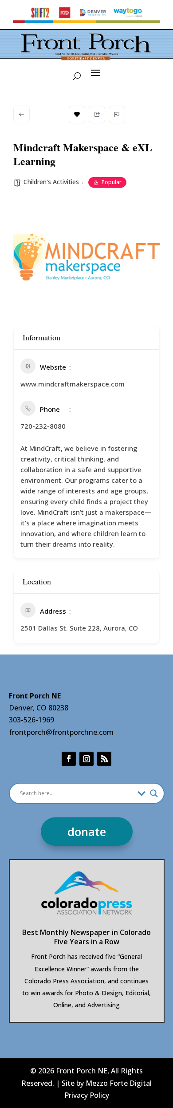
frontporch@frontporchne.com (61, 732)
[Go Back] (21, 114)
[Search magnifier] (154, 793)
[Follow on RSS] (104, 759)
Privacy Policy (86, 1095)
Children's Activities (51, 181)
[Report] (117, 114)
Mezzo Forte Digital (119, 1083)
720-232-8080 (43, 426)
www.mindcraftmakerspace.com (72, 383)
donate (86, 832)
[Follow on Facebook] (69, 759)
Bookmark (77, 114)
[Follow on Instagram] (86, 759)
